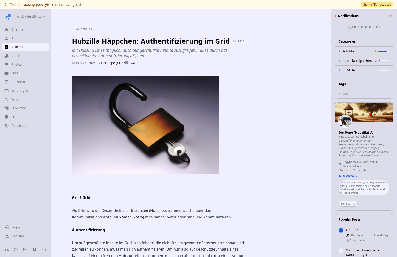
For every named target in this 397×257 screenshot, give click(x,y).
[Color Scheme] (16, 250)
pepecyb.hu (349, 176)
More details (348, 203)
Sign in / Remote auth (377, 4)
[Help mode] (34, 250)
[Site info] (44, 250)
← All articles (82, 29)
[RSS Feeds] (25, 250)
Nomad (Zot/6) (131, 216)
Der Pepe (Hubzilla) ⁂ (118, 63)
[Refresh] (390, 16)
